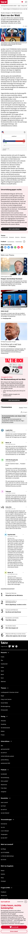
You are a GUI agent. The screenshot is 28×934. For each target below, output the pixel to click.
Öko (2, 660)
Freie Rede (4, 788)
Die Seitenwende (5, 728)
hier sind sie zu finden (7, 422)
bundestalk (4, 774)
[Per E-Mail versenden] (2, 247)
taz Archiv (3, 859)
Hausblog (3, 724)
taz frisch (3, 806)
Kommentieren (10, 241)
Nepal (2, 696)
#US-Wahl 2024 (4, 237)
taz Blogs (3, 849)
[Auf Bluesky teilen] (8, 247)
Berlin (2, 674)
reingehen (3, 791)
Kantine (3, 874)
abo (2, 745)
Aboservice (4, 895)
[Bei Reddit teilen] (22, 247)
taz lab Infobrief (5, 813)
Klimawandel (4, 710)
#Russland (11, 237)
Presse (3, 735)
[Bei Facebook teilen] (12, 247)
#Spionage (23, 237)
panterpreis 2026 (5, 763)
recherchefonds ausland (7, 756)
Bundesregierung (5, 706)
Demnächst (4, 824)
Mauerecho (4, 784)
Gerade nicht (20, 901)
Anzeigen (3, 881)
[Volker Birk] (2, 507)
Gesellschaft (4, 664)
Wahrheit (3, 681)
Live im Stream (5, 831)
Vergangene (4, 834)
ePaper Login (4, 899)
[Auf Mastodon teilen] (5, 247)
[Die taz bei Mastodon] (10, 647)
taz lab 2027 (4, 838)
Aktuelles (3, 720)
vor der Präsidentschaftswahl (14, 68)
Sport (2, 671)
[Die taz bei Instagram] (16, 647)
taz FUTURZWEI (5, 852)
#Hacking (17, 237)
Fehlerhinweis (19, 241)
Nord (2, 678)
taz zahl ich (4, 752)
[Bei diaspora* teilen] (18, 247)
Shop (2, 877)
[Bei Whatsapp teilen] (15, 247)
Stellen (3, 731)
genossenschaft (5, 749)
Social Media (4, 703)
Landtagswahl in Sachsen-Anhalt (9, 692)
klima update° (4, 781)
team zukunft (4, 802)
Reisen (2, 870)
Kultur (2, 667)
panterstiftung (5, 759)
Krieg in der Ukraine (6, 699)
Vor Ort (3, 827)
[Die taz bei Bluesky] (13, 647)
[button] (26, 2)
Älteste (25, 407)
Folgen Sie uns (4, 646)
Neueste (21, 407)
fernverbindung (5, 777)
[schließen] (25, 901)
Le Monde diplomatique (7, 856)
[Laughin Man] (2, 430)
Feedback (3, 892)
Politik (2, 657)
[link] (9, 6)
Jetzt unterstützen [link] (14, 229)
